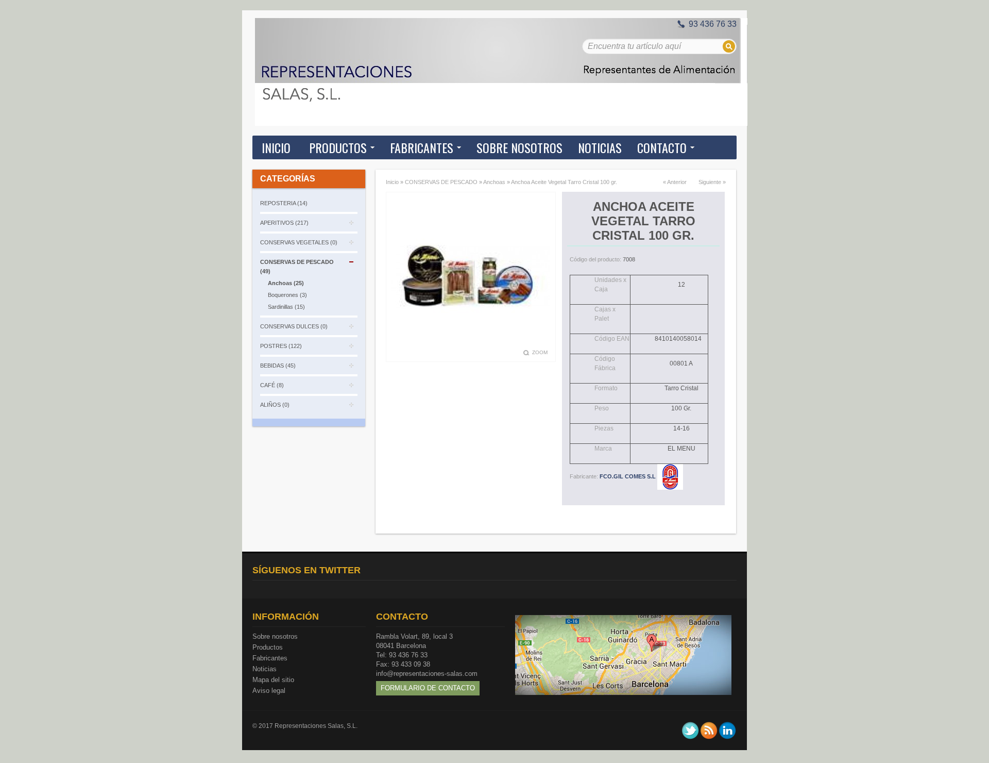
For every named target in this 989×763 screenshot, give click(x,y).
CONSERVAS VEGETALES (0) (298, 242)
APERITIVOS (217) (284, 223)
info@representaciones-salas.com (427, 673)
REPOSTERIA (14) (284, 203)
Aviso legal (268, 690)
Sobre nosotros (275, 636)
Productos (267, 647)
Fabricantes (269, 658)
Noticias (264, 669)
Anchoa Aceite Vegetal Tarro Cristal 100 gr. (564, 182)
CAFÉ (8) (272, 385)
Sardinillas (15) (286, 307)
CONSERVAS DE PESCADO (441, 182)
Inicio (276, 147)
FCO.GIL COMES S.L (628, 476)
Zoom (540, 352)
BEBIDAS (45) (278, 365)
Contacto (662, 147)
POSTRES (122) (281, 346)
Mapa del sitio (273, 680)
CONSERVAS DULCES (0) (294, 326)
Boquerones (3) (287, 295)
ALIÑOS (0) (274, 405)
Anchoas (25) (286, 283)
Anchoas (494, 182)
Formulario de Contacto (428, 688)
